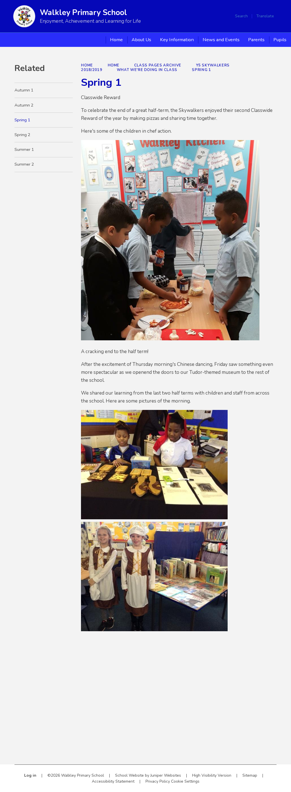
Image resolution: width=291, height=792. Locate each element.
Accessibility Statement (113, 781)
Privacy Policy (158, 781)
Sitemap (249, 775)
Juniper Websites (165, 775)
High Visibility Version (211, 775)
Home (87, 65)
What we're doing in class (147, 69)
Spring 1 (201, 69)
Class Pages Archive (157, 65)
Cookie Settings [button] (185, 781)
